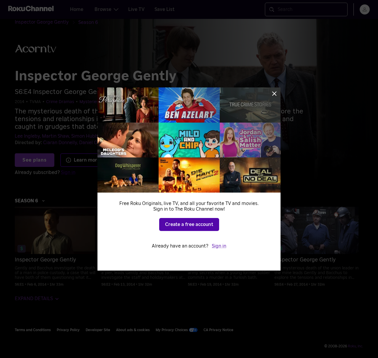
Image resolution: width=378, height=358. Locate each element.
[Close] (274, 93)
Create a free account (189, 224)
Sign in (219, 246)
